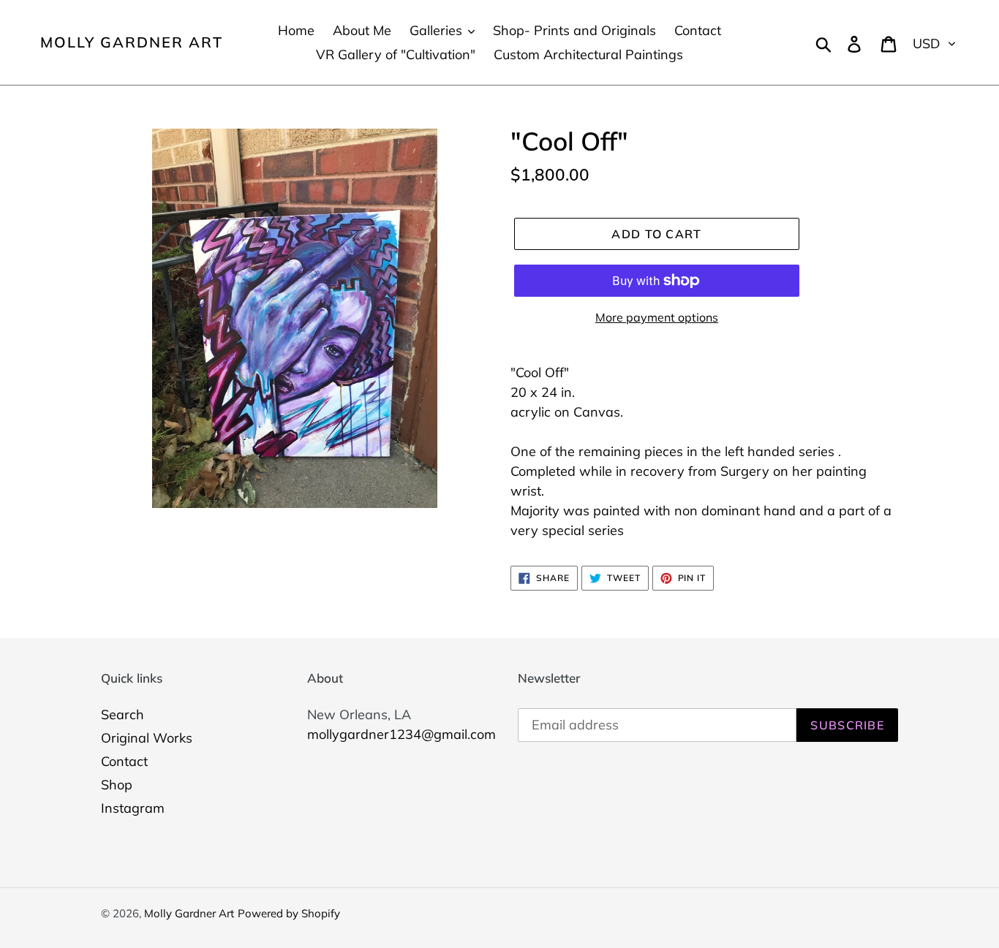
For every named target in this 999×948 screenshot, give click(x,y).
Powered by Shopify (289, 913)
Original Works (146, 737)
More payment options (656, 317)
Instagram (133, 808)
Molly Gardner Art (131, 42)
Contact (124, 761)
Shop (116, 784)
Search (122, 714)
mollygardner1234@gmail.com (401, 734)
